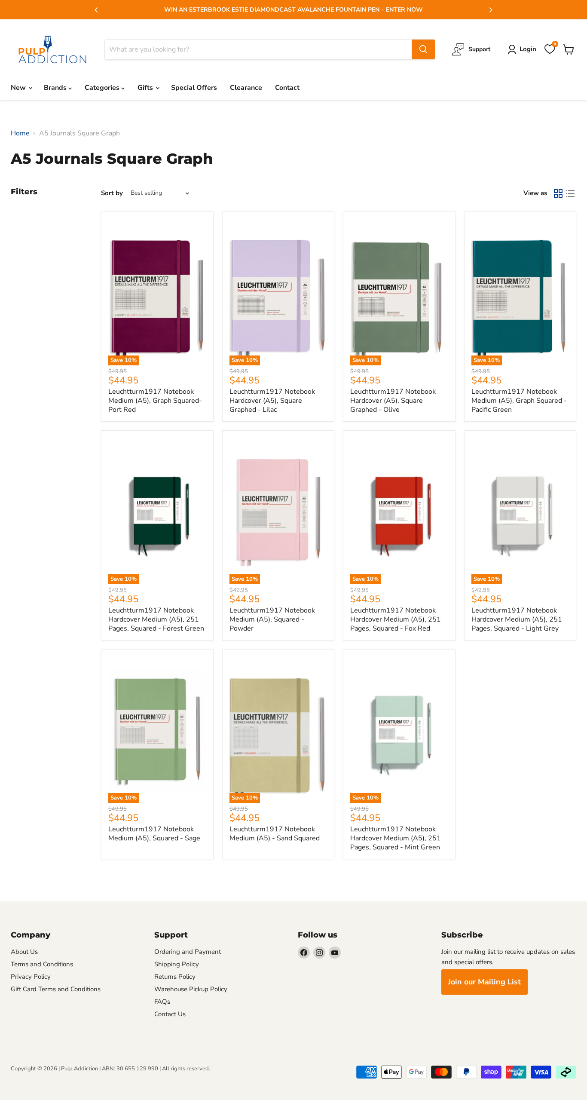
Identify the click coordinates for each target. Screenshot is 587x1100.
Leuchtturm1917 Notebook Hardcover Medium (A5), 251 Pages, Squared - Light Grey (516, 619)
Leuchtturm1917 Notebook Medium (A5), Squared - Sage (154, 833)
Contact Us (170, 1014)
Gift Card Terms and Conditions (56, 989)
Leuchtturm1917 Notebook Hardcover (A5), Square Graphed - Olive (393, 400)
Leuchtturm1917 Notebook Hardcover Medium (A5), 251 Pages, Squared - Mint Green (395, 838)
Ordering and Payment (187, 951)
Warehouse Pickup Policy (190, 989)
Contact (287, 87)
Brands (56, 87)
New (19, 87)
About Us (24, 951)
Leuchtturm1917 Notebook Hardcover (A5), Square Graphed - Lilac (272, 400)
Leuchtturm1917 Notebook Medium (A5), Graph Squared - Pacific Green (519, 400)
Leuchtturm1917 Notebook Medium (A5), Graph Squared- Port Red (155, 400)
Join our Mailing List (484, 982)
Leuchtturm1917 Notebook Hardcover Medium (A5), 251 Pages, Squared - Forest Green (156, 619)
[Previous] (96, 9)
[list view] (570, 193)
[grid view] (558, 193)
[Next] (490, 9)
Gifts (146, 87)
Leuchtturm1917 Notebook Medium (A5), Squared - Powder (272, 619)
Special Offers (194, 87)
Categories (103, 87)
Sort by (112, 193)
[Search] (423, 49)
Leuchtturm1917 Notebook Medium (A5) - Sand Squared (274, 833)
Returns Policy (175, 976)
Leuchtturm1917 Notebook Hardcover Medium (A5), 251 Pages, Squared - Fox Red (395, 619)
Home (20, 133)
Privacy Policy (31, 976)
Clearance (246, 87)
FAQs (162, 1001)
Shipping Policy (176, 964)
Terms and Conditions (42, 964)
